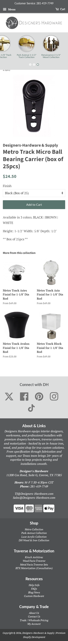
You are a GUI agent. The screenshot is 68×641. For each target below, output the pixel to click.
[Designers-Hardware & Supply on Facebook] (24, 397)
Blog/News (34, 592)
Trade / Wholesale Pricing (34, 620)
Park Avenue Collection (34, 533)
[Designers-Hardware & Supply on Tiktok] (31, 408)
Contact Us (34, 616)
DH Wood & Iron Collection (34, 540)
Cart (62, 9)
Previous (8, 46)
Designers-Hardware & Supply (38, 633)
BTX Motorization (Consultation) (34, 568)
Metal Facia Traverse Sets (34, 564)
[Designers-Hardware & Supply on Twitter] (9, 396)
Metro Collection (34, 529)
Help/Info (34, 585)
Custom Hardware (34, 596)
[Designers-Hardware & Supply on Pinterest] (39, 397)
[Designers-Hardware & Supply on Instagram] (54, 397)
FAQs (34, 588)
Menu (11, 9)
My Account (34, 624)
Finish (7, 186)
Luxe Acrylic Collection (34, 536)
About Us (34, 613)
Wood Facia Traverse (34, 561)
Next (60, 46)
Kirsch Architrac (34, 557)
